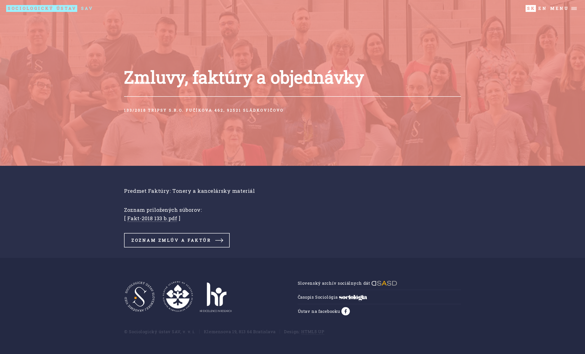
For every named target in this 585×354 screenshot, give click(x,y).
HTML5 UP (312, 331)
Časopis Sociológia (318, 297)
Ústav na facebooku (320, 311)
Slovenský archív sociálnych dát (334, 283)
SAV (50, 8)
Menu (559, 8)
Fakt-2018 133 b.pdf (152, 218)
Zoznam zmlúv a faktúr (171, 240)
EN (542, 8)
